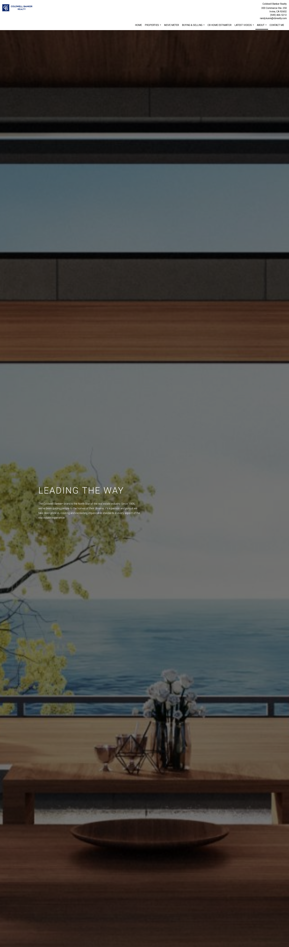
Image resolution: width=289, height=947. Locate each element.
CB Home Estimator (220, 25)
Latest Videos (245, 26)
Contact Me (277, 25)
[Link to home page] (18, 8)
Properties (153, 26)
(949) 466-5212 (278, 15)
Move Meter (171, 25)
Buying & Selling (193, 26)
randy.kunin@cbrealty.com (273, 18)
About (262, 27)
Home (138, 25)
